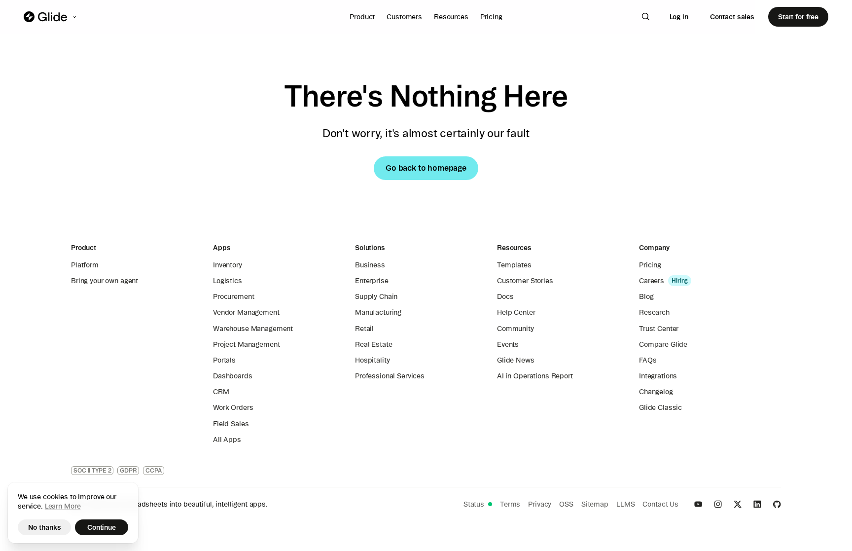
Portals (224, 360)
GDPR (128, 470)
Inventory (227, 265)
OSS (566, 504)
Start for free (798, 17)
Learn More (63, 506)
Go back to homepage (426, 167)
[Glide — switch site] (51, 16)
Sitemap (594, 504)
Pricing (491, 17)
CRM (221, 392)
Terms (510, 504)
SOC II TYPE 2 (92, 470)
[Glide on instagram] (718, 504)
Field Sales (230, 424)
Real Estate (373, 344)
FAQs (647, 360)
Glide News (515, 360)
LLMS (625, 504)
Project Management (246, 344)
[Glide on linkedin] (757, 504)
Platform (85, 265)
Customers (404, 17)
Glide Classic (660, 407)
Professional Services (390, 376)
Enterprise (372, 281)
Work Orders (233, 407)
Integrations (658, 376)
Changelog (656, 392)
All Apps (227, 439)
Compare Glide (663, 344)
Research (654, 312)
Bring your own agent (104, 281)
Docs (505, 296)
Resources (451, 17)
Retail (364, 328)
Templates (514, 265)
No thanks (44, 527)
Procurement (233, 296)
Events (508, 344)
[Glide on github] (777, 504)
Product (362, 17)
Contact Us (660, 504)
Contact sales (732, 17)
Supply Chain (376, 296)
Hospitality (372, 360)
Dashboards (232, 376)
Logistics (227, 281)
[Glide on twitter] (738, 504)
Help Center (516, 312)
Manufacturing (378, 312)
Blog (646, 296)
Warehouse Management (253, 328)
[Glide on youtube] (698, 504)
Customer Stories (525, 281)
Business (370, 265)
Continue (101, 527)
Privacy (539, 504)
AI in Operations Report (535, 376)
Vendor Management (246, 312)
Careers (651, 281)
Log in (679, 17)
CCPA (153, 470)
